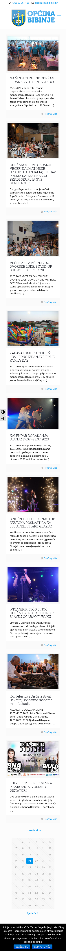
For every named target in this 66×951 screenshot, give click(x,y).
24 (50, 861)
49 (16, 892)
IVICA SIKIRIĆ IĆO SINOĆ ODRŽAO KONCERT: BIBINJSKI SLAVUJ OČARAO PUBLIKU (33, 613)
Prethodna (35, 830)
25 (16, 867)
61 (23, 905)
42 (50, 880)
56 (23, 899)
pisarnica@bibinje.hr (46, 2)
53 (43, 892)
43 (16, 886)
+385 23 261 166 (20, 2)
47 (43, 886)
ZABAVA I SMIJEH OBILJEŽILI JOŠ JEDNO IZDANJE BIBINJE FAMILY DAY (32, 356)
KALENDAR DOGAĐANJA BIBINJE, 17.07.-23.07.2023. (30, 437)
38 (23, 880)
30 (50, 867)
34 (36, 873)
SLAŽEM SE (22, 947)
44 (23, 886)
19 (16, 861)
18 (50, 854)
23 (43, 861)
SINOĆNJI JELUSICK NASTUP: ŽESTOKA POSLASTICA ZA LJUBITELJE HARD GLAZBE (33, 522)
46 (36, 886)
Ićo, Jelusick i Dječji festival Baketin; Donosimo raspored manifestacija (31, 700)
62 (29, 905)
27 (29, 867)
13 (16, 854)
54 (50, 892)
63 (36, 905)
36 (50, 873)
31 (16, 873)
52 (36, 892)
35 (43, 873)
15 (29, 854)
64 (43, 905)
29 (43, 867)
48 (50, 886)
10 (36, 848)
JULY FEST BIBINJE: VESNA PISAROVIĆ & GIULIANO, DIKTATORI (31, 787)
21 (29, 861)
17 (43, 854)
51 (29, 892)
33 (29, 873)
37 (16, 880)
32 (23, 873)
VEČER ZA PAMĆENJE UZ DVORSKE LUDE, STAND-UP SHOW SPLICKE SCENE (31, 266)
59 (43, 899)
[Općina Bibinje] (33, 17)
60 (50, 899)
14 (23, 854)
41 (43, 880)
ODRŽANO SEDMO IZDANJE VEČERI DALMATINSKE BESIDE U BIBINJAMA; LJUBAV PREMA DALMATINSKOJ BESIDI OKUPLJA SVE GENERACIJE (33, 174)
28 (36, 867)
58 (36, 899)
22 (36, 861)
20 (23, 861)
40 (36, 880)
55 (16, 899)
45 (29, 886)
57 (29, 899)
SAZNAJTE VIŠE (42, 947)
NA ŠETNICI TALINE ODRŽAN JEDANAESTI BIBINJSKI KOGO (33, 80)
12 (50, 848)
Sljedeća (31, 913)
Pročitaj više (50, 113)
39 (29, 880)
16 (36, 854)
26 (23, 867)
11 (43, 848)
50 (23, 892)
